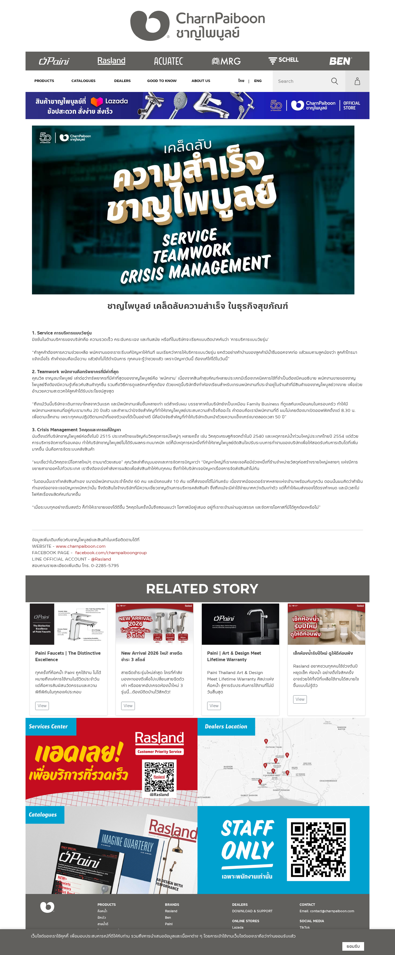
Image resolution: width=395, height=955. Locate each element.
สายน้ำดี (103, 924)
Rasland (171, 911)
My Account (357, 81)
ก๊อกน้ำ (102, 911)
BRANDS (172, 904)
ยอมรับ (353, 946)
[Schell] (283, 61)
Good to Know (161, 80)
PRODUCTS (44, 80)
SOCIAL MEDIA (312, 921)
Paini (169, 924)
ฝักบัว (102, 917)
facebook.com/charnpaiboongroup (111, 553)
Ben (168, 917)
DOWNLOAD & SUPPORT (252, 911)
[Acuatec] (169, 61)
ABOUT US (201, 80)
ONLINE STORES (245, 921)
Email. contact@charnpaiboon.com (327, 911)
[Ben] (340, 61)
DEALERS (122, 80)
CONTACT (307, 904)
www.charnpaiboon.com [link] (81, 546)
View (42, 705)
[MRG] (226, 61)
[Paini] (54, 61)
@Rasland (101, 559)
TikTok (305, 927)
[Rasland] (111, 61)
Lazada (237, 927)
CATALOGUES (83, 80)
